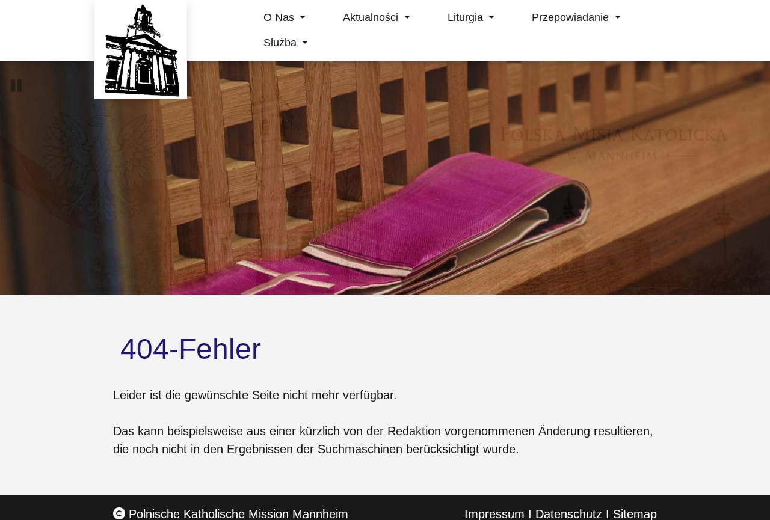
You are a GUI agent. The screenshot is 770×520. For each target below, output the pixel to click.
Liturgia (467, 17)
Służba (281, 43)
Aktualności (372, 17)
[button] (16, 85)
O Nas (280, 17)
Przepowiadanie (572, 17)
